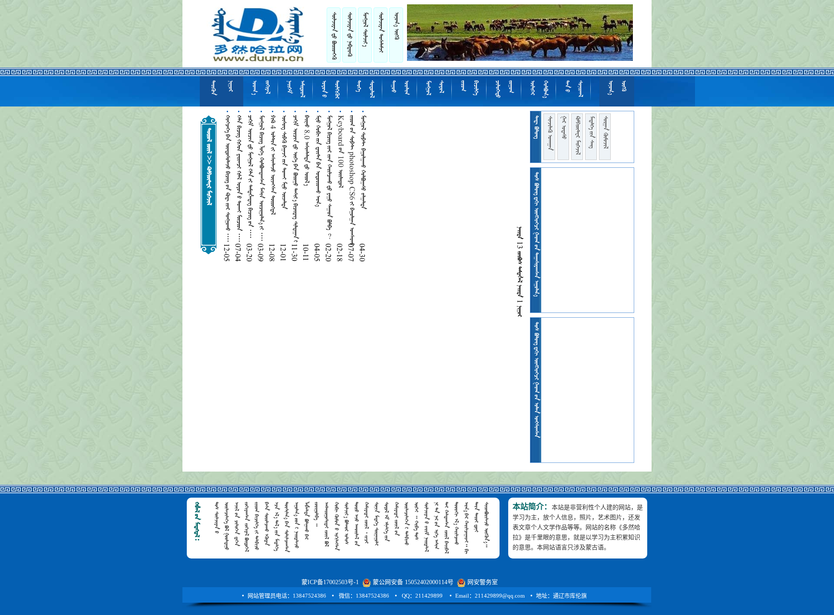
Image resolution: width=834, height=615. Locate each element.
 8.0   (306, 150)
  (261, 87)
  (333, 36)
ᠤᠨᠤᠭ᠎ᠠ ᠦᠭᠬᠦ (396, 26)
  (295, 88)
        (295, 178)
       (249, 177)
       (261, 178)
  (573, 88)
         (238, 179)
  (349, 34)
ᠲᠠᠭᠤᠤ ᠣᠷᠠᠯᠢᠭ (400, 87)
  (469, 87)
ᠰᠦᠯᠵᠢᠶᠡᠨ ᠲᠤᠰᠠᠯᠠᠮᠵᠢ (380, 32)
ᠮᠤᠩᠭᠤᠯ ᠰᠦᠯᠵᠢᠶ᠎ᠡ (364, 29)
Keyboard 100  (340, 152)
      (328, 177)
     (362, 162)
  (563, 127)
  (365, 89)
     (317, 160)
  (539, 89)
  (591, 132)
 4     (272, 165)
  (504, 89)
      (283, 162)
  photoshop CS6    (352, 180)
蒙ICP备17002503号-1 (330, 582)
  (330, 89)
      (227, 179)
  (605, 132)
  (577, 135)
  (434, 87)
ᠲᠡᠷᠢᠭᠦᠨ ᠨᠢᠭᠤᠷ (221, 87)
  (549, 133)
